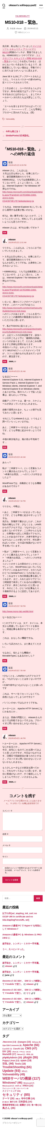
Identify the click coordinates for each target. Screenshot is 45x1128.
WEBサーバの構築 (21, 1078)
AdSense (36, 1042)
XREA (27, 1085)
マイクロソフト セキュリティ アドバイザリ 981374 (21, 49)
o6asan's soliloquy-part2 (22, 5)
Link (28, 1052)
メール (6, 845)
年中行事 (28, 1098)
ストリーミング (11, 1091)
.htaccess (9, 1042)
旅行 (13, 1102)
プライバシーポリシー (11, 1123)
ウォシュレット (8, 1088)
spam (25, 1060)
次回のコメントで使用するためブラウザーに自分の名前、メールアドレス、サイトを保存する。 (23, 870)
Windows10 (8, 1086)
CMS (31, 1048)
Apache (31, 1045)
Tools (20, 1063)
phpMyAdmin (12, 1057)
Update (11, 1071)
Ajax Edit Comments (11, 1045)
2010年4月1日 (32, 28)
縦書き (25, 1104)
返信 (4, 232)
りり (28, 993)
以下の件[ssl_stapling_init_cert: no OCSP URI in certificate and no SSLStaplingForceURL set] (19, 916)
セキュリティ (16, 1094)
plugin (30, 1057)
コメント (7, 811)
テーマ (8, 1098)
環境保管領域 (10, 1105)
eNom (15, 1052)
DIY (6, 1051)
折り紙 (5, 1102)
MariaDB (9, 1054)
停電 (18, 1098)
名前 (5, 834)
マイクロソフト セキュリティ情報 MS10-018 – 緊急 (22, 58)
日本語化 (25, 1101)
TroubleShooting (17, 1067)
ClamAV (18, 1049)
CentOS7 (7, 1049)
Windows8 (28, 1083)
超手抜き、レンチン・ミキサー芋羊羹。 (21, 943)
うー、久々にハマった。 (14, 949)
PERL (29, 1054)
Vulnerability (22, 16)
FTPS (22, 1052)
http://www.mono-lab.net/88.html (17, 611)
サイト (5, 857)
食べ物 (36, 1105)
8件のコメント (24, 32)
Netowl (21, 1054)
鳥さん (8, 1108)
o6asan (19, 28)
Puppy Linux (10, 1060)
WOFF (18, 1086)
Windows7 (12, 1082)
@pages (24, 1042)
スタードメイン (22, 1088)
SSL (8, 1063)
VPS (24, 1071)
